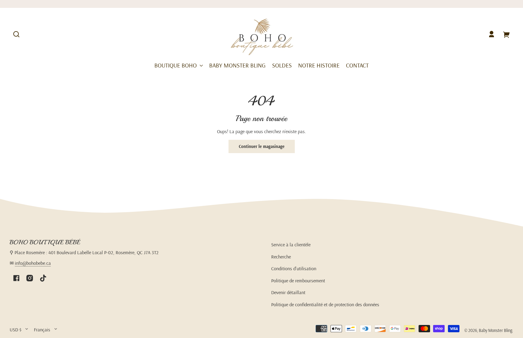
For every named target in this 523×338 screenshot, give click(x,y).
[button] (16, 34)
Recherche (281, 257)
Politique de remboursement (298, 280)
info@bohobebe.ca (33, 263)
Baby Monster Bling (495, 330)
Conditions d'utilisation (293, 268)
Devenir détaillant (288, 292)
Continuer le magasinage (262, 146)
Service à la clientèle (291, 244)
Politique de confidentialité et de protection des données (325, 304)
